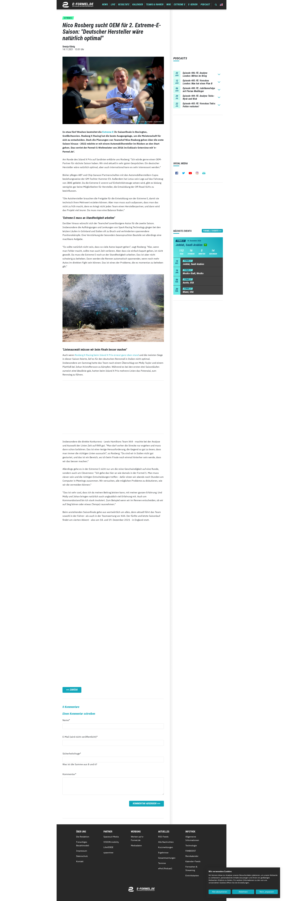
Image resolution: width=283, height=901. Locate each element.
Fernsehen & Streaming (191, 868)
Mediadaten (136, 845)
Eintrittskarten (192, 875)
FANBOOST (190, 850)
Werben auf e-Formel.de (137, 838)
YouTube (190, 173)
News (105, 4)
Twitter (183, 173)
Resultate (123, 4)
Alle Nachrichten (166, 842)
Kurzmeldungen (165, 847)
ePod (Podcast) (165, 868)
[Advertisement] (113, 407)
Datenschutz (82, 856)
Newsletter (203, 173)
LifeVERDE (108, 847)
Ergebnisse (163, 852)
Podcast (205, 4)
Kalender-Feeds (192, 861)
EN (221, 5)
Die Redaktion (82, 836)
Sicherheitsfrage (71, 753)
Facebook (176, 173)
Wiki (168, 4)
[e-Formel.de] (77, 5)
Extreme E (179, 4)
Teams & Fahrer (154, 4)
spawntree (108, 852)
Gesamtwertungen (166, 858)
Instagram (197, 173)
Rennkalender (191, 856)
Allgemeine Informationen (192, 838)
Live (113, 4)
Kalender (137, 4)
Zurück (74, 689)
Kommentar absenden (145, 803)
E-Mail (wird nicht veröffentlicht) (80, 736)
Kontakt (79, 861)
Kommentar (69, 774)
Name (67, 720)
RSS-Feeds (163, 836)
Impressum (81, 850)
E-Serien (193, 4)
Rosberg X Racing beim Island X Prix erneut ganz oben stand (107, 355)
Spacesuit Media (111, 836)
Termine (162, 863)
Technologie (191, 845)
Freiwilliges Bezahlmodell (82, 844)
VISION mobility (111, 842)
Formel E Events (210, 231)
